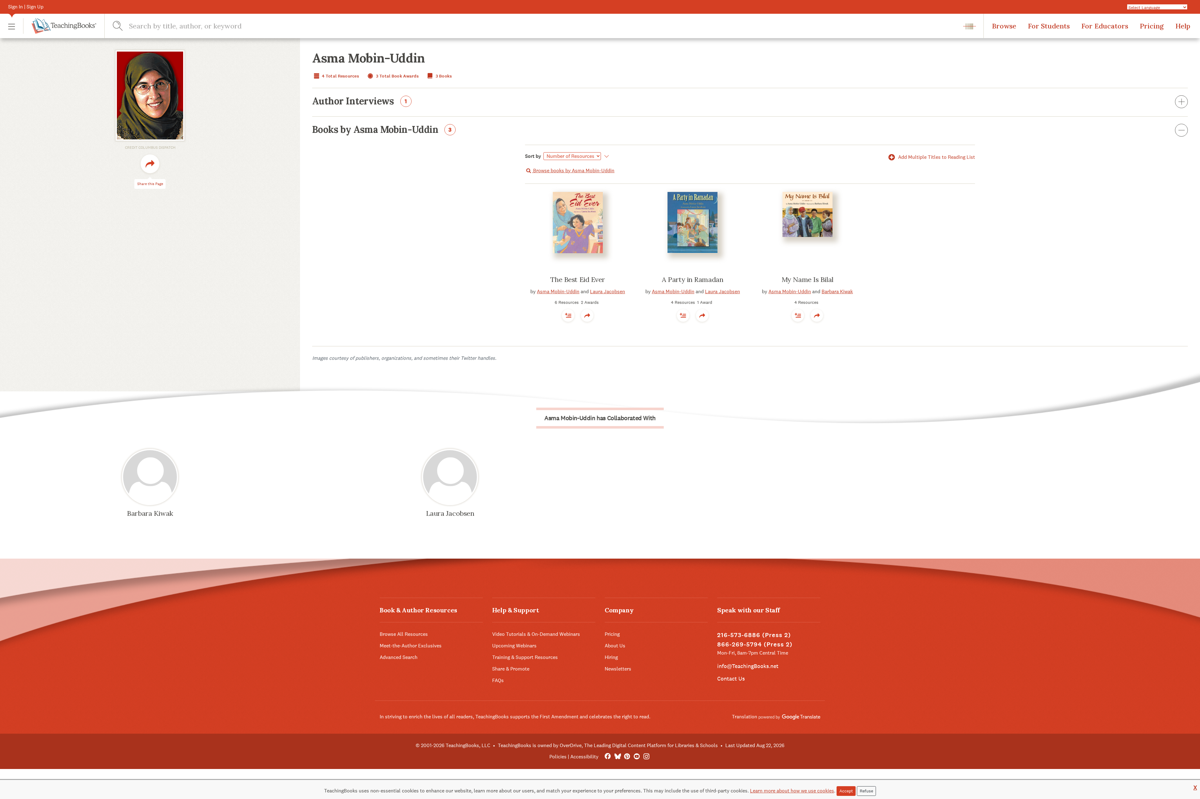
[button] (11, 26)
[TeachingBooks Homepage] (59, 26)
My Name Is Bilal (807, 279)
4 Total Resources (340, 76)
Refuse (866, 791)
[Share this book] (587, 315)
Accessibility (584, 756)
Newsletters (618, 669)
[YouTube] (636, 756)
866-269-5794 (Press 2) (754, 644)
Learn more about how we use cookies (792, 790)
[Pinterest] (627, 756)
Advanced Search (399, 657)
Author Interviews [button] (359, 101)
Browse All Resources (404, 634)
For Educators (1104, 26)
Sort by (533, 156)
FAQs (498, 680)
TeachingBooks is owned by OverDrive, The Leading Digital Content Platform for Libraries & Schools (608, 745)
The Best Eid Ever (577, 279)
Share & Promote (510, 669)
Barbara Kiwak (837, 291)
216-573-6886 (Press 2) (754, 635)
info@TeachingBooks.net (747, 666)
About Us (615, 645)
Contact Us (731, 678)
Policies (558, 756)
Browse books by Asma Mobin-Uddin (573, 170)
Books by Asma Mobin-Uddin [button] (382, 130)
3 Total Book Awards (397, 76)
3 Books (443, 76)
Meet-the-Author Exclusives (411, 645)
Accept (846, 791)
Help (1182, 26)
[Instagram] (646, 756)
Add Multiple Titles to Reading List (936, 157)
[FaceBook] (607, 756)
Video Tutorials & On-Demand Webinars (536, 634)
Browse (1004, 26)
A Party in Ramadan (692, 279)
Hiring (611, 657)
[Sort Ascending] (605, 156)
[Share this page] (150, 163)
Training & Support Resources (525, 657)
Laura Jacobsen (607, 291)
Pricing (1152, 26)
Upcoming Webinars (514, 645)
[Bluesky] (617, 756)
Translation (745, 716)
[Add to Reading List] (568, 315)
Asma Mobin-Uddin (558, 291)
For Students (1049, 26)
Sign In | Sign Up (25, 6)
